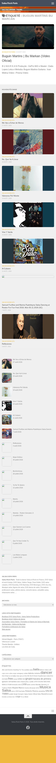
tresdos (4, 697)
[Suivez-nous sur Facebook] (28, 727)
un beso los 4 (11, 697)
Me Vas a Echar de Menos (13, 123)
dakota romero (34, 673)
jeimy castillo (29, 681)
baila (36, 669)
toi (47, 694)
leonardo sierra (17, 684)
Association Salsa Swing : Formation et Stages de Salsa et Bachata (25, 622)
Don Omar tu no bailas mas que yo (13, 676)
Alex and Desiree (7, 670)
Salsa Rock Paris (9, 3)
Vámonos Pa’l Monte (10, 196)
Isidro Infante (21, 681)
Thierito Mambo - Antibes (11, 644)
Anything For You (18, 670)
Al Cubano (6, 269)
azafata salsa (28, 670)
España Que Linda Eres (45, 676)
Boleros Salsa (44, 670)
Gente (15, 679)
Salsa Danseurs (8, 120)
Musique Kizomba (8, 52)
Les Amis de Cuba (8, 647)
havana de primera (42, 678)
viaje (18, 696)
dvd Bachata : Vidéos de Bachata (13, 624)
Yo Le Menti (24, 697)
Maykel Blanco (18, 688)
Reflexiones (7, 344)
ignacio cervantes (9, 682)
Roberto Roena (31, 691)
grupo (29, 678)
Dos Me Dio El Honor (31, 676)
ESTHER (5, 679)
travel (50, 694)
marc (10, 688)
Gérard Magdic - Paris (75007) (12, 639)
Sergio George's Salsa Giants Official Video (27, 694)
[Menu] (52, 3)
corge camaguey (18, 673)
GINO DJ (21, 679)
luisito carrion (31, 684)
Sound (44, 694)
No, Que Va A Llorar (10, 159)
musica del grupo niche (32, 688)
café (50, 670)
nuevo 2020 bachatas (18, 691)
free (10, 678)
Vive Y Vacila (7, 232)
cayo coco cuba (7, 673)
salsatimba (41, 691)
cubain (26, 673)
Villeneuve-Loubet (8, 642)
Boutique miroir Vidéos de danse (13, 619)
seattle (11, 694)
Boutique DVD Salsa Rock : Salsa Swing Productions (20, 617)
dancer (46, 672)
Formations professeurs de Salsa (13, 627)
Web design (6, 629)
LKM (24, 684)
